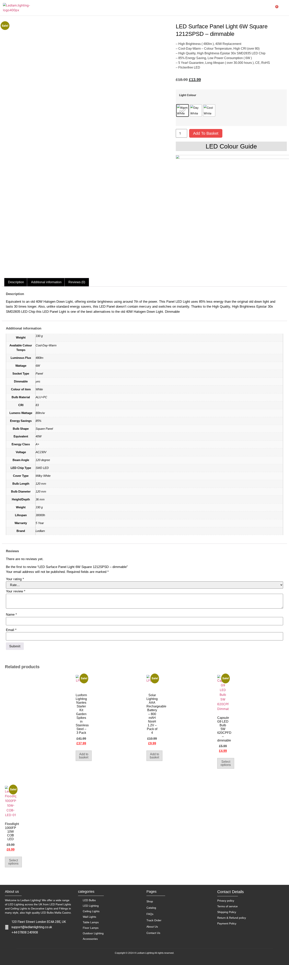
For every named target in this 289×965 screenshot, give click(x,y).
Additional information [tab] (46, 282)
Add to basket (205, 133)
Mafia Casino (62, 912)
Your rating (15, 579)
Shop (149, 901)
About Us (152, 926)
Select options (226, 763)
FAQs (149, 914)
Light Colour (187, 95)
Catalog (151, 907)
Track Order (153, 920)
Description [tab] (16, 282)
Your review (15, 591)
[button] (264, 8)
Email (11, 630)
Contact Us (153, 932)
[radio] (182, 110)
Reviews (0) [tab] (76, 282)
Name (11, 614)
